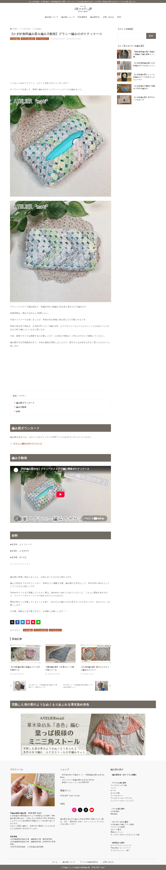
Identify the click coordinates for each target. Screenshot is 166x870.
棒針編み (114, 813)
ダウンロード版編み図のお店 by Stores (78, 779)
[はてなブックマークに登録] (23, 622)
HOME (15, 29)
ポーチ (113, 790)
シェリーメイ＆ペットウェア (122, 800)
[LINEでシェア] (38, 622)
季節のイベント (117, 832)
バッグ (113, 788)
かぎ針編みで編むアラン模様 (122, 824)
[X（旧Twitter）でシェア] (12, 622)
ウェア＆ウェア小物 (119, 785)
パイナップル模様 (118, 827)
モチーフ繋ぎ (116, 829)
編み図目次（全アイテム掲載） (124, 774)
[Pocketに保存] (28, 622)
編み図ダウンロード (25, 402)
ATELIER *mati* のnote (70, 795)
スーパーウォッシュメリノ (121, 845)
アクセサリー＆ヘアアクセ (121, 798)
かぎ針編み (38, 29)
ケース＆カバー (42, 39)
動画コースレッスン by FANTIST (75, 782)
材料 (18, 411)
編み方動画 (21, 407)
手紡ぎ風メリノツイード (120, 847)
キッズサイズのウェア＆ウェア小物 (125, 834)
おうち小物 (115, 793)
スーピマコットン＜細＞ (120, 850)
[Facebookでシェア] (17, 622)
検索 (151, 35)
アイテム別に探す (28, 39)
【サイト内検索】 (125, 29)
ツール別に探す (25, 29)
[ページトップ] (160, 864)
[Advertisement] (60, 61)
